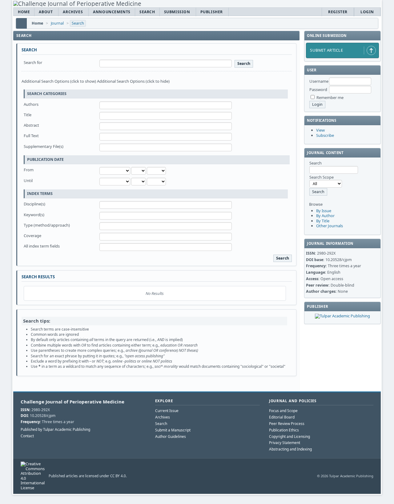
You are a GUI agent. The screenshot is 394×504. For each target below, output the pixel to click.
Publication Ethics (284, 430)
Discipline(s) (34, 204)
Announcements (112, 11)
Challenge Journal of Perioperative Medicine (72, 402)
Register (338, 11)
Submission (177, 11)
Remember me (330, 97)
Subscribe (325, 135)
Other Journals (329, 225)
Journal (57, 23)
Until (28, 180)
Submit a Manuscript (173, 430)
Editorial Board (282, 417)
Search (147, 11)
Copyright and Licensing (289, 436)
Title (27, 114)
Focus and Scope (283, 410)
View (320, 130)
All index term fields (42, 246)
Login (367, 11)
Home (24, 11)
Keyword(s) (34, 214)
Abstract (31, 125)
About (46, 11)
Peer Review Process (286, 423)
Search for (33, 62)
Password (318, 89)
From (29, 170)
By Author (325, 215)
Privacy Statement (284, 442)
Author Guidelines (170, 436)
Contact (27, 436)
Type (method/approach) (47, 225)
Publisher (211, 11)
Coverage (32, 235)
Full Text (31, 135)
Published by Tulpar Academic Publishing (55, 429)
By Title (322, 221)
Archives (73, 11)
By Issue (323, 210)
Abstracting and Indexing (290, 449)
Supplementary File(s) (43, 146)
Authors (31, 104)
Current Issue (167, 410)
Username (318, 81)
